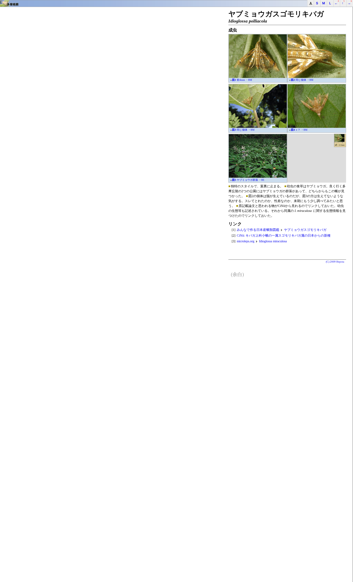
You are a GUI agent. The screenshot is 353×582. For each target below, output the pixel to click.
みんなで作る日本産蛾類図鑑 (258, 229)
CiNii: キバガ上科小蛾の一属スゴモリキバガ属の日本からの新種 (284, 235)
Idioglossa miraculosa (273, 241)
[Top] (176, 3)
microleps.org (245, 241)
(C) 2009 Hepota (335, 261)
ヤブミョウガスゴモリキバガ (305, 229)
